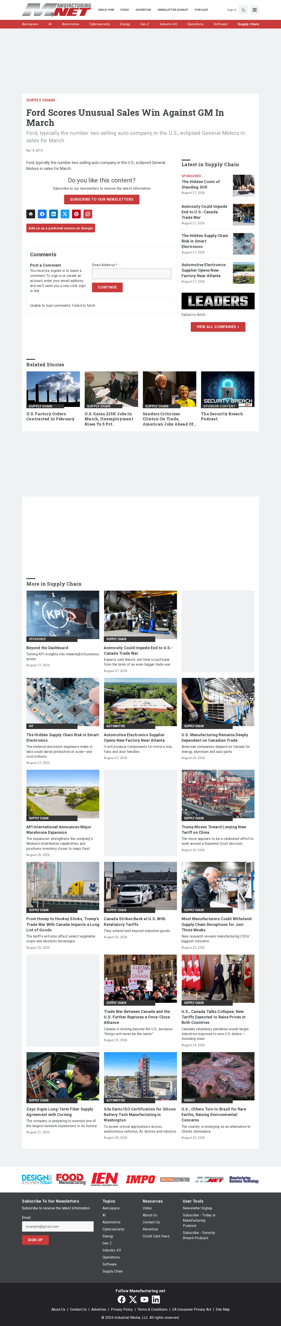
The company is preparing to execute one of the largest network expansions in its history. (61, 1123)
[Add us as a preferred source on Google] (87, 214)
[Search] (243, 9)
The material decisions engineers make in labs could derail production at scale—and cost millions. (59, 752)
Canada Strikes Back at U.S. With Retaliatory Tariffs (134, 921)
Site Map (223, 1309)
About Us (58, 1309)
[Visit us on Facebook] (122, 1299)
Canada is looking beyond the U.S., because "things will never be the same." (138, 1031)
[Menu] (254, 9)
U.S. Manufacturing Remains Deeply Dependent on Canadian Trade (215, 738)
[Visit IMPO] (140, 1179)
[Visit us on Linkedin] (156, 1299)
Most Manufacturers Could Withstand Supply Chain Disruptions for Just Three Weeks (217, 924)
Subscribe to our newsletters (101, 199)
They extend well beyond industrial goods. (137, 931)
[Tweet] (65, 214)
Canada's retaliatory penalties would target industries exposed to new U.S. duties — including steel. (215, 1034)
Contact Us (78, 1309)
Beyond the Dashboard (47, 647)
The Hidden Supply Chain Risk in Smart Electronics (205, 241)
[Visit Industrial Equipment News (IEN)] (104, 1179)
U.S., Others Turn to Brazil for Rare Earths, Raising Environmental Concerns (214, 1114)
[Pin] (76, 214)
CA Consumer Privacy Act (191, 1309)
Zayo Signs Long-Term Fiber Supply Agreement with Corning (59, 1112)
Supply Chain (40, 100)
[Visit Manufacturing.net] (210, 1179)
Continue (107, 287)
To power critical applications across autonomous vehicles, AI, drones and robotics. (140, 1129)
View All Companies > (218, 327)
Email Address (105, 265)
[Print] (30, 214)
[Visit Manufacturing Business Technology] (244, 1179)
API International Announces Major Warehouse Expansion (58, 830)
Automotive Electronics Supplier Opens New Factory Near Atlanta (204, 270)
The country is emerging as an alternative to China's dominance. (216, 1129)
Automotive (115, 726)
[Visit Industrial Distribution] (175, 1179)
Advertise (98, 1309)
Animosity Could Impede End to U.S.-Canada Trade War (204, 212)
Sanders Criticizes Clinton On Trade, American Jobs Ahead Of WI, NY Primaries (168, 419)
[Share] (42, 214)
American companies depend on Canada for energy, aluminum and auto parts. (216, 749)
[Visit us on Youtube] (144, 1299)
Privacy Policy (122, 1309)
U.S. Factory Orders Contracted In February (50, 416)
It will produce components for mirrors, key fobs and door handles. (138, 749)
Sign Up (35, 1240)
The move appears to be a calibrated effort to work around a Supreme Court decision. (218, 841)
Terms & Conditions (152, 1309)
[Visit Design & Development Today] (37, 1179)
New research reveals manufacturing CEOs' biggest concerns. (216, 938)
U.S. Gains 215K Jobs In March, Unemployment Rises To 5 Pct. (109, 419)
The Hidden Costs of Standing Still (201, 184)
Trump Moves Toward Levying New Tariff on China (214, 830)
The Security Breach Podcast (222, 416)
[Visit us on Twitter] (133, 1299)
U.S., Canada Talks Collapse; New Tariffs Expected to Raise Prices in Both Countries (214, 1017)
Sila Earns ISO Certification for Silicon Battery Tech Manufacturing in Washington (140, 1114)
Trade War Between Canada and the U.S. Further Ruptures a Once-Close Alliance (137, 1017)
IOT (31, 726)
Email (26, 1217)
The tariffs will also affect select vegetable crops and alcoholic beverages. (60, 938)
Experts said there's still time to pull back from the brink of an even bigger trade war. (137, 662)
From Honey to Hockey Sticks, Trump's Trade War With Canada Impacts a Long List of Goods (62, 924)
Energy (189, 1100)
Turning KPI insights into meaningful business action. (62, 656)
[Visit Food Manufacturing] (71, 1179)
